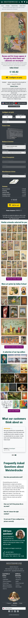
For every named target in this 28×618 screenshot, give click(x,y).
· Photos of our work (19, 583)
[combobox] (14, 122)
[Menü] (1, 2)
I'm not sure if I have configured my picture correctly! (14, 520)
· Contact (4, 577)
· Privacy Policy (5, 583)
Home (2, 5)
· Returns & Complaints (7, 587)
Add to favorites (21, 103)
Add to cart (15, 205)
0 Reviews (17, 106)
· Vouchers (17, 585)
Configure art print (15, 78)
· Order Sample (18, 587)
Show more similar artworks (14, 279)
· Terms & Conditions (6, 581)
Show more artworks (14, 410)
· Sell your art (18, 579)
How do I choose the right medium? (11, 513)
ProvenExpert (12, 448)
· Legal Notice (5, 579)
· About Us (4, 588)
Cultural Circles (14, 5)
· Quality (17, 581)
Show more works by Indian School (14, 347)
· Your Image (18, 577)
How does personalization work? (13, 477)
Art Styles (8, 5)
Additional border (5, 120)
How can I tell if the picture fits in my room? (13, 505)
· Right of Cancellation (7, 585)
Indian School (22, 5)
